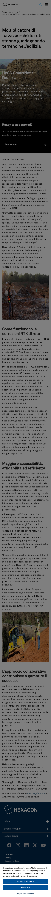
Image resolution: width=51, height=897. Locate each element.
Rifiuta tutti (25, 888)
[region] (25, 880)
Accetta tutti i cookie (25, 881)
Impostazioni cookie (25, 894)
